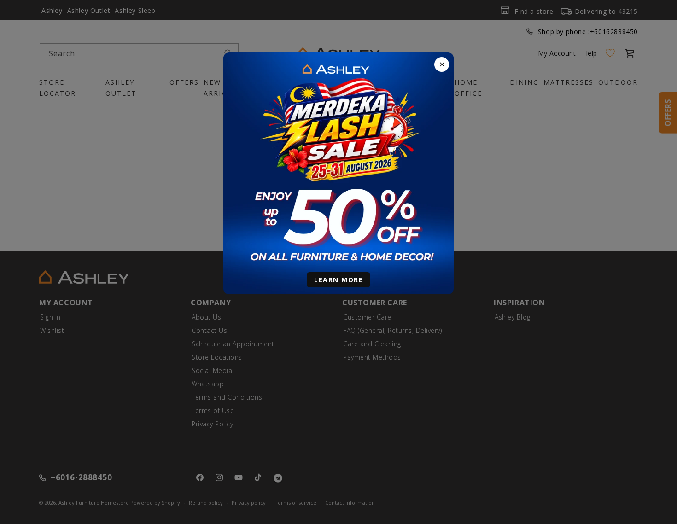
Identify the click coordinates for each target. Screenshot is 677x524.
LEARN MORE (338, 279)
